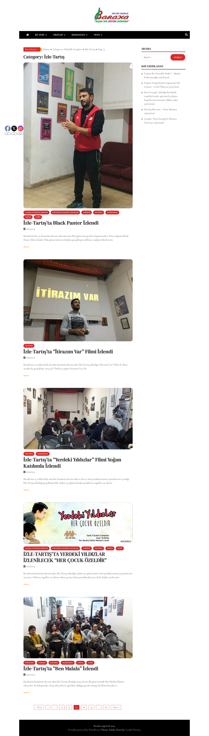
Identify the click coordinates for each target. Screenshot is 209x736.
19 (91, 707)
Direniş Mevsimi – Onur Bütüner (160, 109)
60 (106, 707)
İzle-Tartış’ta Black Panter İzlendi (61, 222)
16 (69, 707)
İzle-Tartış (98, 212)
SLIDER (38, 217)
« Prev (39, 707)
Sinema (110, 548)
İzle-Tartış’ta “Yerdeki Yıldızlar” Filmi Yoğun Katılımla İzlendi (72, 462)
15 (62, 707)
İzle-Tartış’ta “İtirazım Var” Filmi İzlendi (68, 351)
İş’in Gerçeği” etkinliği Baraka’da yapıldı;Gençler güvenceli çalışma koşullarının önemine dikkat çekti (161, 96)
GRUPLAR (58, 34)
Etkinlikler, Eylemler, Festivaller (65, 212)
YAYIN (97, 34)
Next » (116, 707)
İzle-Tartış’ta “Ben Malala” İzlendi (60, 668)
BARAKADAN (78, 34)
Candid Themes (133, 729)
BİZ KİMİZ (40, 34)
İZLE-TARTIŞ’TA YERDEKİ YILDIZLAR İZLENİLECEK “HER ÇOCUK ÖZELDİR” (65, 557)
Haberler (86, 212)
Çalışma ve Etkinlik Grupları (36, 212)
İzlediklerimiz (112, 212)
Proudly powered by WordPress (84, 729)
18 (84, 707)
